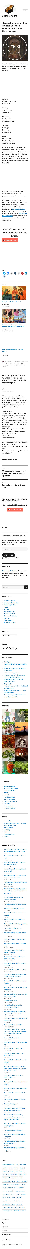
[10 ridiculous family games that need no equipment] (8, 715)
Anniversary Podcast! (10, 1000)
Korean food (7, 1181)
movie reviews (15, 1184)
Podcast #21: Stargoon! (10, 1104)
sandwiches (6, 1204)
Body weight (8, 684)
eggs (20, 1174)
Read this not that (9, 614)
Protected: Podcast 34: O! (11, 1038)
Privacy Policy (8, 827)
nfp (17, 365)
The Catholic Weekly (10, 616)
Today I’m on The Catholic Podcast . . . (12, 301)
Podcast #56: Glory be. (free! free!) (14, 919)
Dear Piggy (7, 662)
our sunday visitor (19, 1191)
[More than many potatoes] (21, 767)
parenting (6, 1194)
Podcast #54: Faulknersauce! (12, 928)
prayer (19, 1197)
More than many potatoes (12, 673)
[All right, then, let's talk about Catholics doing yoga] (21, 728)
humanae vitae (19, 363)
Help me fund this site (9, 571)
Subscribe (8, 555)
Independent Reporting (11, 603)
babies (5, 1168)
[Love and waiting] (21, 754)
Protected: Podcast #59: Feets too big (15, 904)
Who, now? (5, 1219)
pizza (17, 1194)
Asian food (22, 1164)
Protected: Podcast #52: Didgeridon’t (15, 939)
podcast (6, 609)
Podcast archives (9, 834)
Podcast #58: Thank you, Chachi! (14, 908)
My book (5, 1223)
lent (13, 1181)
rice (10, 1201)
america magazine (8, 1164)
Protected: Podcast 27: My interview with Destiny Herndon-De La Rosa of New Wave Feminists (15, 1069)
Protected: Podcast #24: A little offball (15, 1088)
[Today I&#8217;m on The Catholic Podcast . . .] (14, 293)
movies (23, 1184)
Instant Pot (6, 1178)
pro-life (5, 1201)
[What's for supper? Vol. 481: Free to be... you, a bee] (8, 741)
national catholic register (16, 1188)
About (5, 832)
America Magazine (9, 600)
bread (5, 1171)
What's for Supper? (10, 622)
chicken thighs (19, 1171)
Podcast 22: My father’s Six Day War (15, 1099)
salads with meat (18, 1201)
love (18, 1181)
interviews (4, 365)
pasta (12, 1194)
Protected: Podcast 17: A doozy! (13, 1130)
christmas (6, 1174)
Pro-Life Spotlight (9, 611)
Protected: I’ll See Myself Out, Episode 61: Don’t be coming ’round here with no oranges (15, 891)
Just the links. (8, 821)
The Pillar (7, 618)
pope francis (6, 1197)
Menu (25, 10)
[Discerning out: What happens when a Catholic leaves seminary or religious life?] (14, 316)
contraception (11, 363)
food (25, 1174)
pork (13, 1197)
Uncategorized (24, 361)
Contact (6, 836)
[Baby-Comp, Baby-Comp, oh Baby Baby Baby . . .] (14, 341)
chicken (10, 1171)
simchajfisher (8, 361)
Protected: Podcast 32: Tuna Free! (14, 1049)
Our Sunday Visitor (10, 605)
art (17, 1164)
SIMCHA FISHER (9, 16)
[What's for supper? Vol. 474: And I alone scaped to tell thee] (8, 754)
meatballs (6, 1184)
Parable (6, 607)
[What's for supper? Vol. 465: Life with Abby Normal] (21, 741)
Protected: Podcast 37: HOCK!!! (13, 1025)
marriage (24, 1181)
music (5, 1188)
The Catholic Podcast (18, 209)
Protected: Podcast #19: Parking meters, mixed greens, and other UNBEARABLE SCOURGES (14, 1117)
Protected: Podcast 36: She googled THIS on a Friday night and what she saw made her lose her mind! (15, 1031)
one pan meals (7, 1191)
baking (16, 1168)
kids (21, 1178)
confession (14, 1174)
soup (13, 1204)
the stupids (20, 1207)
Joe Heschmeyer (12, 365)
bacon (10, 1168)
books (22, 1168)
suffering (19, 1204)
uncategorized (7, 1211)
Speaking (7, 830)
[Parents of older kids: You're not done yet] (8, 728)
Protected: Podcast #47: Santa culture (15, 970)
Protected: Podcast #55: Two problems (15, 924)
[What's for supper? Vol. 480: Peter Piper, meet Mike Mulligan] (8, 767)
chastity (6, 363)
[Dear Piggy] (21, 715)
